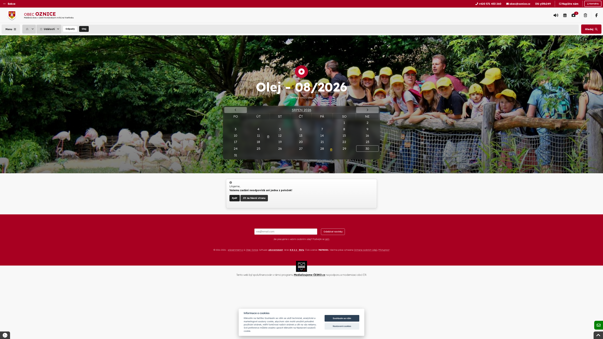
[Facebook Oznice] (596, 15)
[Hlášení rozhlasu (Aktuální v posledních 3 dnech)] (556, 15)
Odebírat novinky (332, 231)
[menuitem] (29, 29)
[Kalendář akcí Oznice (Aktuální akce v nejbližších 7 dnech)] (565, 15)
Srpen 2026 (301, 110)
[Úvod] (29, 29)
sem (327, 239)
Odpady (70, 28)
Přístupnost (383, 250)
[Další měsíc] (367, 110)
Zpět (234, 198)
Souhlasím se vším (342, 318)
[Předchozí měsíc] (235, 110)
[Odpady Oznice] (585, 15)
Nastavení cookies (342, 326)
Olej (84, 28)
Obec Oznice (252, 250)
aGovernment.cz (235, 250)
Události (49, 29)
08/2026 (321, 87)
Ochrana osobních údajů (365, 250)
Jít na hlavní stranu (254, 198)
